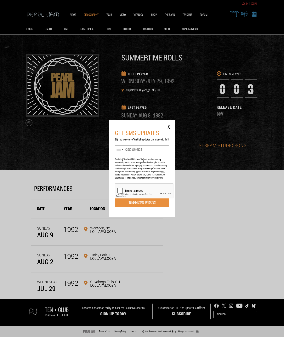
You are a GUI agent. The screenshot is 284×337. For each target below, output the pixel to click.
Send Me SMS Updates (142, 203)
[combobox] (119, 150)
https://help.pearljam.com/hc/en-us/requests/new (145, 178)
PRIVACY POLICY (130, 175)
